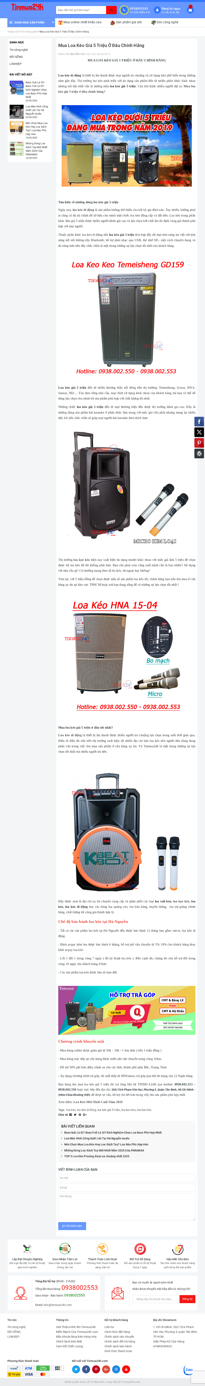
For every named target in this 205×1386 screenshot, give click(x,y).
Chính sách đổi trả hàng (120, 1341)
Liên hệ (109, 1327)
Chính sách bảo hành (118, 1346)
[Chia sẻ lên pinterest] (80, 1114)
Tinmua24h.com (131, 1382)
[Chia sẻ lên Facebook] (71, 1114)
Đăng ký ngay (171, 8)
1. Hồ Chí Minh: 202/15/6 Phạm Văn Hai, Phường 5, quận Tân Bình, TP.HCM (175, 1331)
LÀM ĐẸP (16, 63)
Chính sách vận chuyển (119, 1336)
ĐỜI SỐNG (16, 56)
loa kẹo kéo (181, 901)
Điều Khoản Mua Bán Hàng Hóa (76, 1336)
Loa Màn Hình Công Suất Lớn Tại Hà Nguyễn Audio (97, 1138)
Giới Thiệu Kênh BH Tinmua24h (76, 1327)
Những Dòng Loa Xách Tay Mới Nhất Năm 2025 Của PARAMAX (104, 1150)
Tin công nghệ (19, 49)
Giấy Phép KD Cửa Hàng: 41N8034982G (169, 1344)
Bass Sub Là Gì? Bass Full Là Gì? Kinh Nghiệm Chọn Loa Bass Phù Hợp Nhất (113, 1132)
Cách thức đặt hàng (117, 1331)
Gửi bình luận (73, 1225)
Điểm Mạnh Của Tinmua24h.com (77, 1331)
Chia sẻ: (63, 1114)
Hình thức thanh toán (118, 1351)
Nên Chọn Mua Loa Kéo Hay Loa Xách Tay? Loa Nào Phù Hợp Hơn (106, 1144)
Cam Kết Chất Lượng (69, 1346)
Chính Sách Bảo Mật (69, 1341)
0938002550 (74, 1295)
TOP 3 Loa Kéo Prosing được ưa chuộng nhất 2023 (96, 1156)
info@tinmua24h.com (58, 1305)
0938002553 (139, 8)
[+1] (85, 1114)
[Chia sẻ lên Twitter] (75, 1114)
